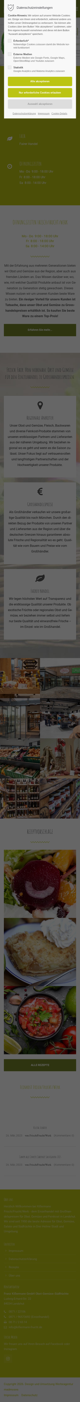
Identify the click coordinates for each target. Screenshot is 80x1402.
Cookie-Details (59, 113)
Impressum (44, 113)
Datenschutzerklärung (24, 113)
